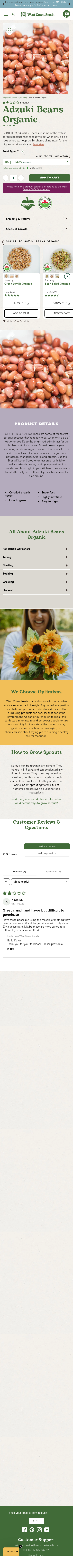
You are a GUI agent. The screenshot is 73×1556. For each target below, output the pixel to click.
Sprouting (23, 97)
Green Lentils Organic (18, 284)
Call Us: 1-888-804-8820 (36, 1550)
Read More (38, 144)
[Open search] (6, 881)
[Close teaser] (20, 1546)
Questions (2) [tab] (53, 871)
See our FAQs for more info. (36, 189)
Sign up (36, 1521)
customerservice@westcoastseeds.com (36, 1545)
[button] (66, 14)
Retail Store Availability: (14, 168)
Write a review (47, 846)
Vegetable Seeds (10, 97)
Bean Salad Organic (57, 284)
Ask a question (47, 853)
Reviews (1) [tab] (19, 871)
